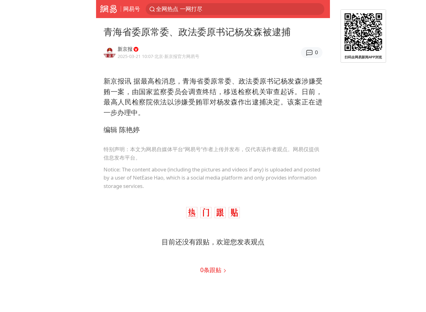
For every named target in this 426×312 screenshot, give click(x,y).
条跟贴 (211, 270)
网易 (108, 9)
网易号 (131, 8)
